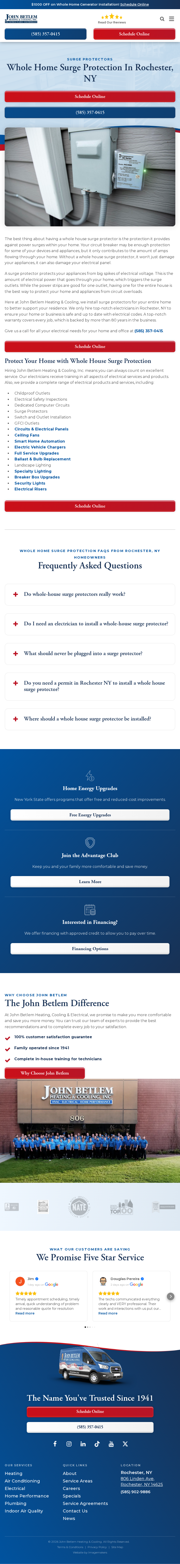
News (69, 1518)
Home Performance (27, 1496)
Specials (72, 1496)
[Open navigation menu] (171, 19)
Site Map (117, 1547)
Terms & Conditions (70, 1547)
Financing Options (90, 949)
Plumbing (15, 1503)
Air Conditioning (22, 1481)
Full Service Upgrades (37, 453)
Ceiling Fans (27, 435)
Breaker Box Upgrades (37, 477)
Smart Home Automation (40, 441)
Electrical (15, 1488)
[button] (9, 1296)
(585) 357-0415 (149, 331)
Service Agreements (85, 1503)
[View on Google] (20, 1281)
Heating (13, 1473)
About (70, 1473)
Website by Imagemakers (90, 1552)
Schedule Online (90, 346)
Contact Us (75, 1511)
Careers (71, 1488)
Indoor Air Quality (24, 1511)
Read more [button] (24, 1313)
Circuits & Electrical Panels (41, 429)
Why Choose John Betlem (45, 1073)
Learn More (90, 882)
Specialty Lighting (33, 471)
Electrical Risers (31, 489)
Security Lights (30, 483)
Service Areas (77, 1481)
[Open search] (162, 18)
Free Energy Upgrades (90, 815)
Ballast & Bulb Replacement (43, 459)
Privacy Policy (97, 1547)
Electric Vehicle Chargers (40, 447)
